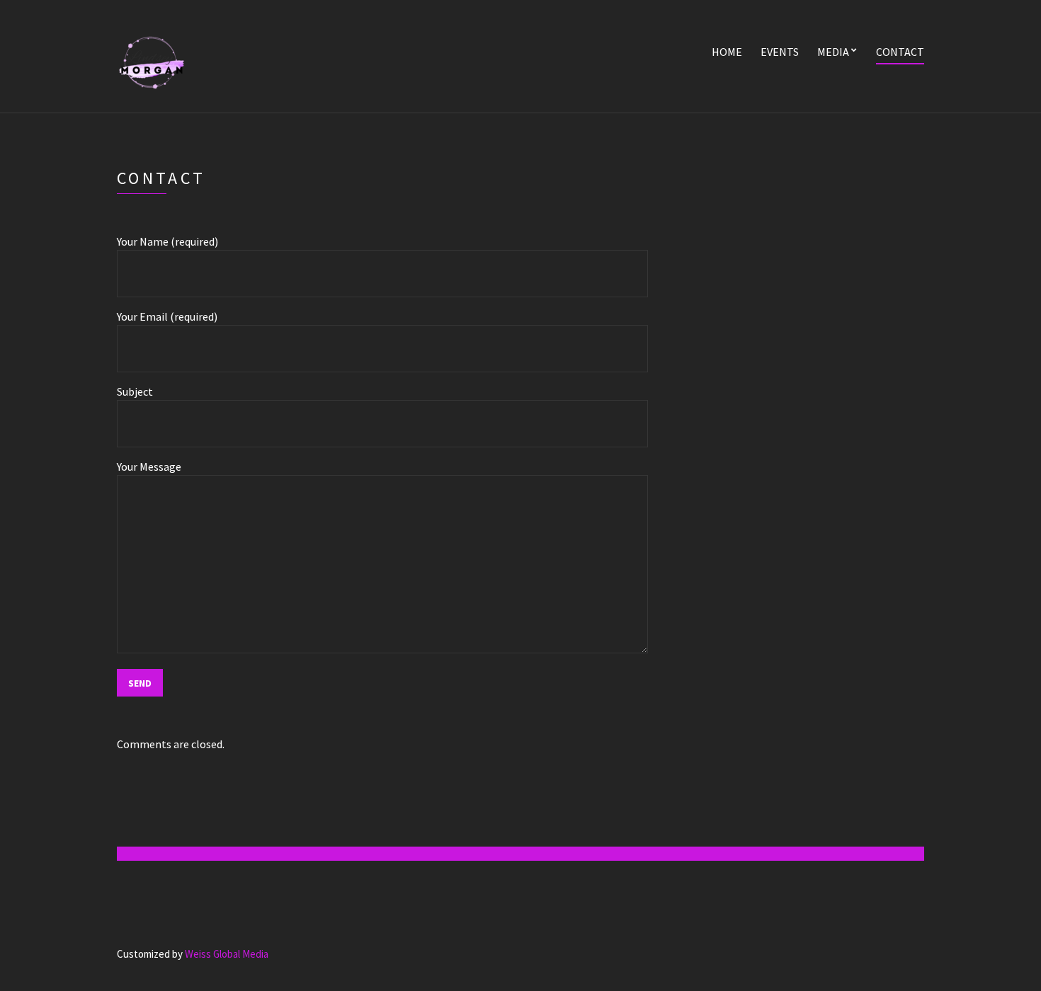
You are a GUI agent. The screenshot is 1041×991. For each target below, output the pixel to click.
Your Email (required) (167, 316)
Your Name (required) (167, 241)
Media (833, 52)
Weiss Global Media (226, 954)
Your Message (149, 466)
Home (727, 52)
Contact (900, 52)
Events (780, 52)
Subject (135, 391)
